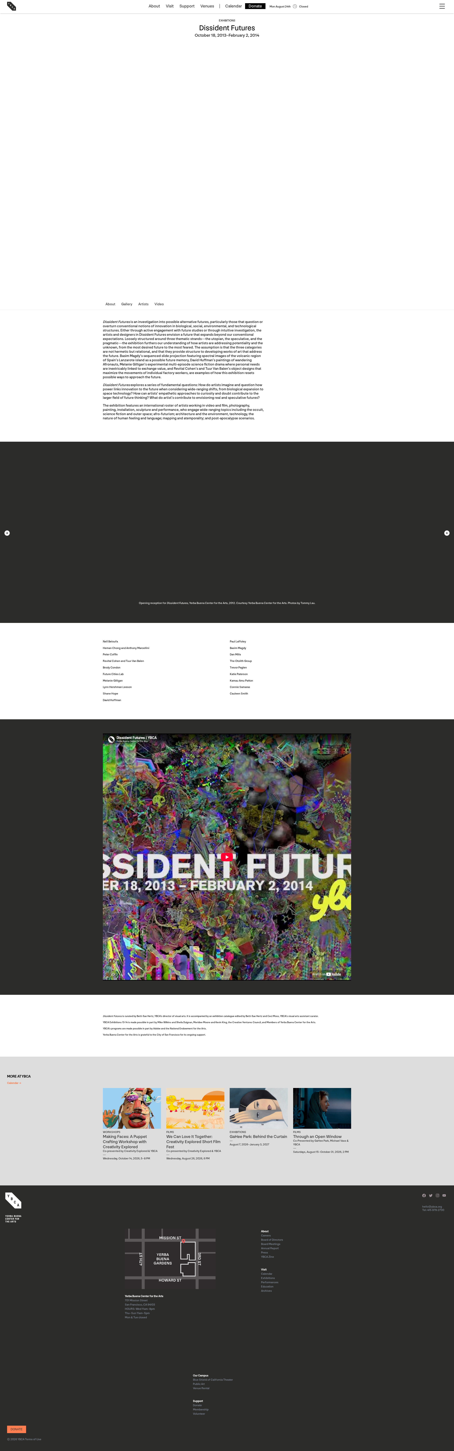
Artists (143, 304)
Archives (266, 1291)
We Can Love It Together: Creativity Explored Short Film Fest (193, 1141)
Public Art (199, 1384)
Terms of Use (33, 1439)
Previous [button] (7, 533)
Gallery (126, 304)
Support (187, 6)
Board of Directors (272, 1240)
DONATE (17, 1429)
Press (264, 1252)
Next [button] (447, 533)
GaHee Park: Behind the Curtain (258, 1136)
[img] (132, 1108)
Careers (266, 1235)
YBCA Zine (267, 1257)
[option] (227, 532)
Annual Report (270, 1248)
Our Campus (200, 1375)
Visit (170, 6)
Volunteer (199, 1414)
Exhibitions (268, 1278)
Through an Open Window (317, 1136)
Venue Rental (201, 1388)
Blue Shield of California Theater (213, 1380)
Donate (255, 6)
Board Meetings (270, 1244)
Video (159, 304)
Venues (207, 6)
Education (267, 1286)
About (154, 6)
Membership (201, 1409)
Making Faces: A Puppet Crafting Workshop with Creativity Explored (125, 1141)
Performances (269, 1282)
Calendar (233, 6)
